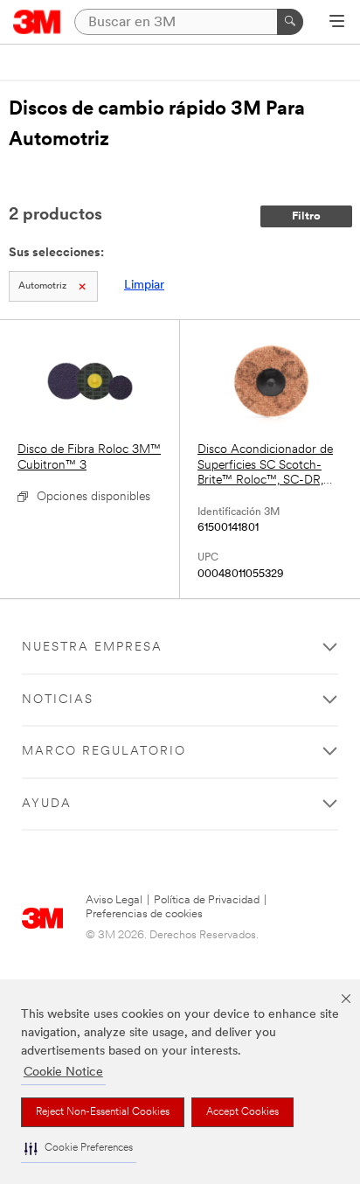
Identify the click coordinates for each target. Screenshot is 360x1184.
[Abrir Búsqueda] (336, 23)
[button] (78, 1148)
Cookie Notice (63, 1072)
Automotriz (42, 286)
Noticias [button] (57, 700)
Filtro (306, 216)
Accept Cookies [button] (242, 1112)
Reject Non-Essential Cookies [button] (103, 1112)
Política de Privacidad (207, 900)
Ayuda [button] (47, 804)
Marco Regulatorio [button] (104, 751)
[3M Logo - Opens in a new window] (37, 22)
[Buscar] (290, 22)
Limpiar (144, 285)
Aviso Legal (114, 900)
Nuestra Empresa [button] (92, 647)
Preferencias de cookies (144, 914)
